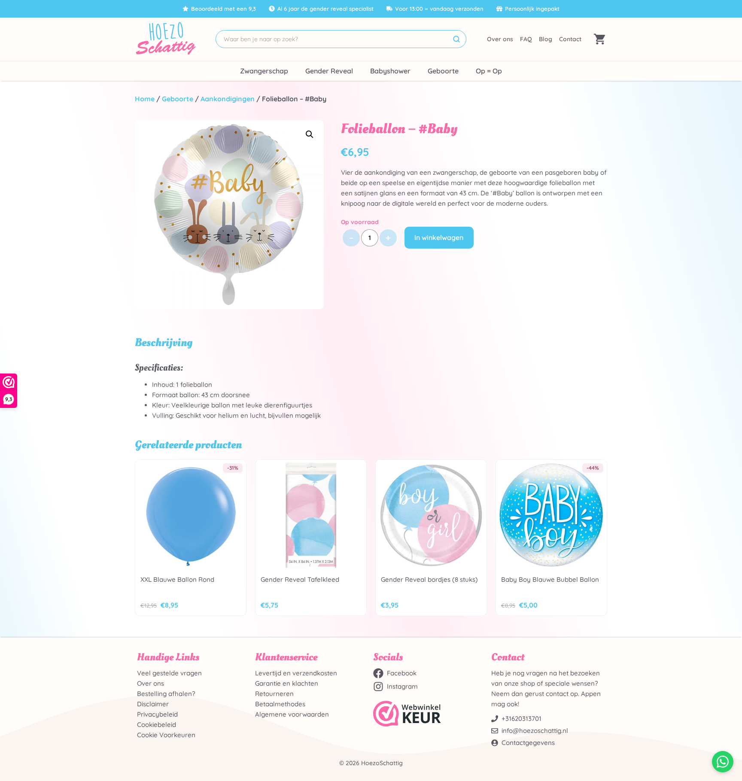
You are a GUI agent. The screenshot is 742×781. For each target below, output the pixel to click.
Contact (570, 39)
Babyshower (390, 71)
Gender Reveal (329, 71)
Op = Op (489, 71)
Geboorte (443, 71)
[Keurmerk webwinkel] (430, 713)
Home (145, 98)
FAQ (526, 39)
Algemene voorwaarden (292, 714)
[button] (309, 134)
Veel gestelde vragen (169, 673)
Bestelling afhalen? (166, 694)
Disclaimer (153, 704)
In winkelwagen (438, 237)
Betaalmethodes (280, 704)
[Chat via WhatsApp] (722, 761)
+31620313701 (521, 718)
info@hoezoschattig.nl (535, 730)
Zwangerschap (264, 71)
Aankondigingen (228, 98)
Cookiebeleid (156, 724)
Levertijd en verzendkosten (296, 673)
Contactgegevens (528, 742)
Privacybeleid (157, 714)
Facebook (402, 673)
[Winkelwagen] (599, 39)
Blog (545, 39)
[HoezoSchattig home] (165, 39)
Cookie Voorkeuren (166, 735)
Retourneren (274, 694)
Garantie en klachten (286, 683)
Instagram (402, 686)
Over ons (500, 39)
